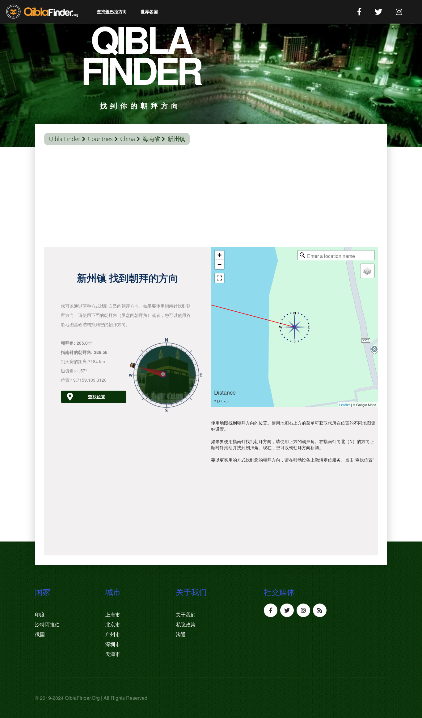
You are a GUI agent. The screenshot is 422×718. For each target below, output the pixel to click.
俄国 (40, 634)
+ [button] (219, 255)
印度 (40, 614)
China (127, 139)
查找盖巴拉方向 (112, 12)
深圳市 (112, 644)
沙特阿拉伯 (47, 624)
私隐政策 (186, 624)
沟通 (181, 634)
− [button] (219, 264)
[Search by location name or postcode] (302, 255)
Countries (100, 139)
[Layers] (367, 271)
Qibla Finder (64, 139)
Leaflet (344, 404)
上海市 (112, 614)
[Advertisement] (211, 197)
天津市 (112, 654)
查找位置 (96, 397)
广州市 (112, 634)
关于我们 (186, 614)
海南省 (151, 139)
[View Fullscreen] (219, 278)
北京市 (112, 624)
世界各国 (149, 12)
